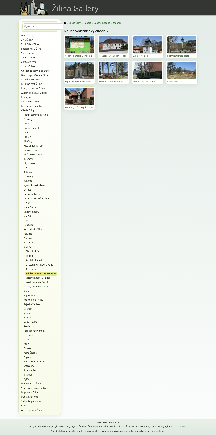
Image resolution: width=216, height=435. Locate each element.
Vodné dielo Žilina (30, 79)
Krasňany (28, 176)
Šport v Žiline (28, 66)
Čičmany (28, 119)
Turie (26, 339)
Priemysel (26, 97)
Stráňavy (28, 313)
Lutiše (27, 203)
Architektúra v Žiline (31, 410)
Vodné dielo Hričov (33, 299)
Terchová (28, 335)
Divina (27, 123)
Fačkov (27, 136)
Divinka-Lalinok (32, 128)
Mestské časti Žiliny (31, 84)
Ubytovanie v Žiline (31, 383)
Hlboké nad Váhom (33, 145)
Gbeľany (28, 141)
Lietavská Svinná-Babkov (37, 198)
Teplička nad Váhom (34, 330)
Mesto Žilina (27, 35)
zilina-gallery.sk (158, 430)
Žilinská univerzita (30, 57)
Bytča (26, 379)
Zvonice (28, 348)
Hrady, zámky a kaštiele (36, 114)
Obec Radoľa (32, 251)
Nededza (28, 224)
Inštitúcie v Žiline (30, 44)
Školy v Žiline (28, 53)
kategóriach (181, 426)
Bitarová (28, 374)
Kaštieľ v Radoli (34, 260)
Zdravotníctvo (28, 61)
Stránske (28, 308)
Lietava (27, 189)
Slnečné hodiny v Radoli (38, 277)
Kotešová (28, 172)
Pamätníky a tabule (34, 361)
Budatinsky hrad (29, 396)
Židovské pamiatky (31, 401)
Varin (26, 343)
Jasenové (28, 159)
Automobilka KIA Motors (34, 92)
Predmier (28, 242)
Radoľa (27, 247)
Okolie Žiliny (27, 110)
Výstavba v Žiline (30, 101)
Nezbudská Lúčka (33, 229)
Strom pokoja (30, 370)
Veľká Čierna (30, 352)
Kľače (26, 167)
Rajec (26, 291)
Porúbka (28, 238)
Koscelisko (31, 269)
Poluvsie (28, 233)
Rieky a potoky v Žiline (33, 88)
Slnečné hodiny (31, 211)
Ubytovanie (30, 163)
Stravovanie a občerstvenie (35, 388)
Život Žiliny (27, 40)
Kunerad (28, 180)
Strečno (27, 317)
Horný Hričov (30, 150)
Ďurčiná (28, 132)
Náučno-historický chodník (41, 273)
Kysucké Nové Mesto (34, 185)
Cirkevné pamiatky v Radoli (40, 264)
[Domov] (65, 23)
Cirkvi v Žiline (28, 405)
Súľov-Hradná (31, 322)
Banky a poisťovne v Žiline (35, 75)
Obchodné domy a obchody (35, 70)
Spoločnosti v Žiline (31, 48)
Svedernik (29, 326)
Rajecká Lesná (31, 295)
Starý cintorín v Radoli (37, 286)
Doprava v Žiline (29, 392)
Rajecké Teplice (32, 304)
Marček (27, 216)
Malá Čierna (30, 207)
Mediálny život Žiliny (32, 106)
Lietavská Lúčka (32, 194)
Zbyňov (27, 357)
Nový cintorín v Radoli (37, 282)
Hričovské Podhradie (34, 154)
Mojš (26, 220)
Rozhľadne (29, 366)
